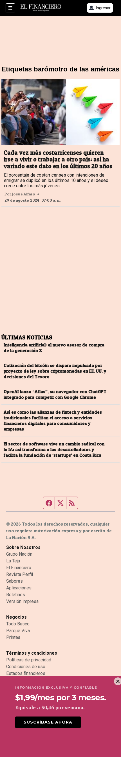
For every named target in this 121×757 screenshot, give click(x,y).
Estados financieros (25, 673)
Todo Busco (18, 624)
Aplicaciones (19, 588)
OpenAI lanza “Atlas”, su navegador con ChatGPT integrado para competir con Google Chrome (55, 394)
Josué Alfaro (23, 194)
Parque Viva (18, 630)
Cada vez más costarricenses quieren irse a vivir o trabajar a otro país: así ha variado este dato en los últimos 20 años (58, 159)
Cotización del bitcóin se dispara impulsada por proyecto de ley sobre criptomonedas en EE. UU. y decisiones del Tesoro (55, 370)
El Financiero (18, 567)
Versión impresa (22, 601)
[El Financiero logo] (41, 8)
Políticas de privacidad (28, 660)
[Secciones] (10, 7)
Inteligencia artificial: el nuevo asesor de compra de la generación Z (54, 347)
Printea (13, 637)
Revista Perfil (19, 574)
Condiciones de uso (25, 666)
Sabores (14, 581)
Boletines (15, 594)
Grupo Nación (19, 554)
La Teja (13, 561)
